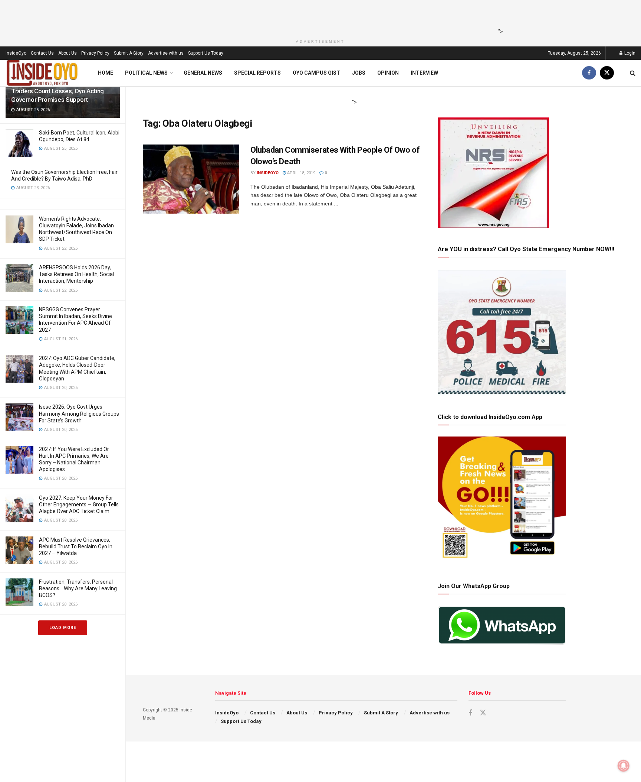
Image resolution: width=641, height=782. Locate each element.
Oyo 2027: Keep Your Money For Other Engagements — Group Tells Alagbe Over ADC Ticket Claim (79, 504)
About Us (67, 53)
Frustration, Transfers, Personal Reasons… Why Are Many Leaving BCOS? (78, 588)
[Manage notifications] (624, 766)
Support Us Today (205, 53)
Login (629, 53)
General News (203, 73)
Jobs (358, 73)
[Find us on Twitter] (607, 73)
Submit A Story (129, 53)
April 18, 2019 (300, 173)
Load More (62, 627)
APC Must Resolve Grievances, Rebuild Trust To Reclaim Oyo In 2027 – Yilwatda (75, 546)
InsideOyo (16, 53)
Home (105, 73)
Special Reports (257, 73)
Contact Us (42, 53)
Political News (146, 73)
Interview (424, 73)
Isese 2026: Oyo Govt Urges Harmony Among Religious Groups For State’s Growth (79, 413)
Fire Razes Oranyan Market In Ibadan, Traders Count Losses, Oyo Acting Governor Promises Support (61, 91)
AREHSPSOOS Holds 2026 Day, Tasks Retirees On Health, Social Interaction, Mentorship (76, 274)
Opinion (388, 73)
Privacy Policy (95, 53)
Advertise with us (166, 53)
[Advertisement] (318, 16)
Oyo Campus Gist (316, 73)
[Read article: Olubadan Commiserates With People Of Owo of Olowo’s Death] (191, 179)
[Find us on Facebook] (589, 73)
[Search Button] (632, 73)
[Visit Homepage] (42, 73)
